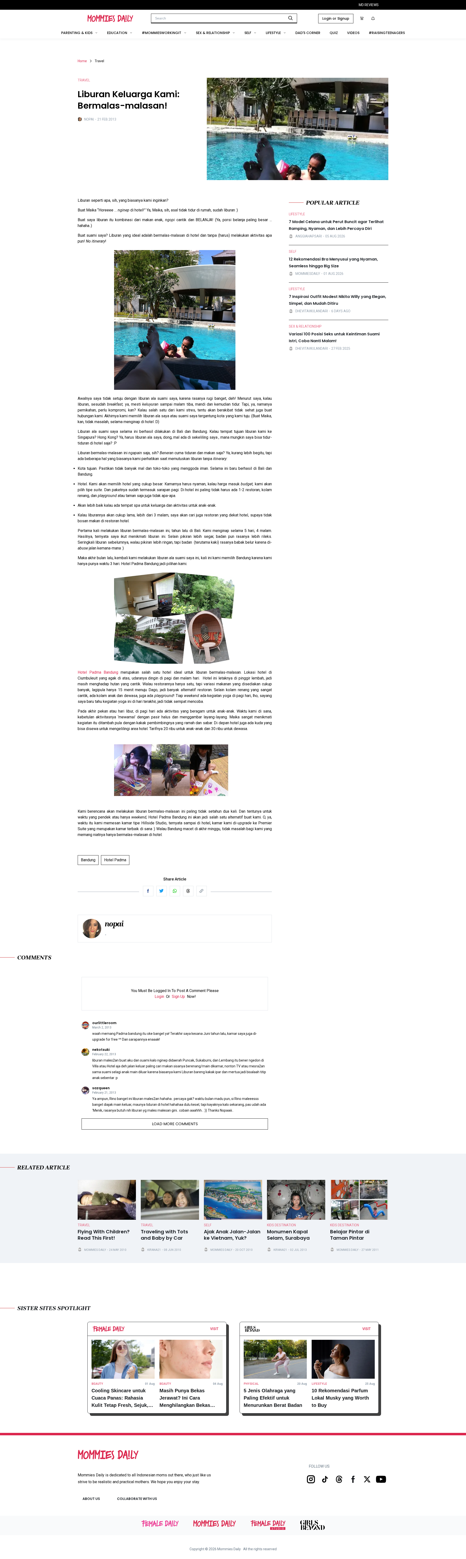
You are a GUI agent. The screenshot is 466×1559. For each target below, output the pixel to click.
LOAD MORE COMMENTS (175, 1124)
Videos (353, 32)
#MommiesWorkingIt (161, 32)
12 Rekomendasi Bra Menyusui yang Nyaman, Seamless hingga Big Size (333, 262)
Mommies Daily (95, 1250)
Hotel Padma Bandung (98, 672)
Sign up (178, 996)
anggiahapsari (308, 236)
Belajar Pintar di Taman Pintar (349, 1235)
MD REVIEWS (369, 5)
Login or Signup (335, 18)
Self (247, 32)
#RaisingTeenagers (387, 32)
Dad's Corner (307, 32)
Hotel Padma (115, 860)
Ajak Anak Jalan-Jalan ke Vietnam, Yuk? (232, 1235)
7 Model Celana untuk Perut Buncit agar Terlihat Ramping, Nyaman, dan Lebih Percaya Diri (336, 225)
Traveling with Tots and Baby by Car (164, 1235)
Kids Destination (281, 1225)
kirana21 (154, 1250)
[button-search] (290, 18)
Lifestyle (273, 32)
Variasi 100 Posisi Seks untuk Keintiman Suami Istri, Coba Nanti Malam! (334, 337)
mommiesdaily (307, 273)
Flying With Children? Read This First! (104, 1235)
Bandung (88, 860)
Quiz (334, 32)
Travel (84, 1225)
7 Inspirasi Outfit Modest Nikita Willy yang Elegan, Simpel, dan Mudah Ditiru (337, 300)
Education (117, 32)
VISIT (214, 1329)
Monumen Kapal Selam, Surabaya (288, 1235)
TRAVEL (84, 80)
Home (82, 61)
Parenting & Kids (76, 32)
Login (159, 996)
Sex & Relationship (213, 32)
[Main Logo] (110, 18)
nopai (89, 119)
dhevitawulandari (311, 311)
